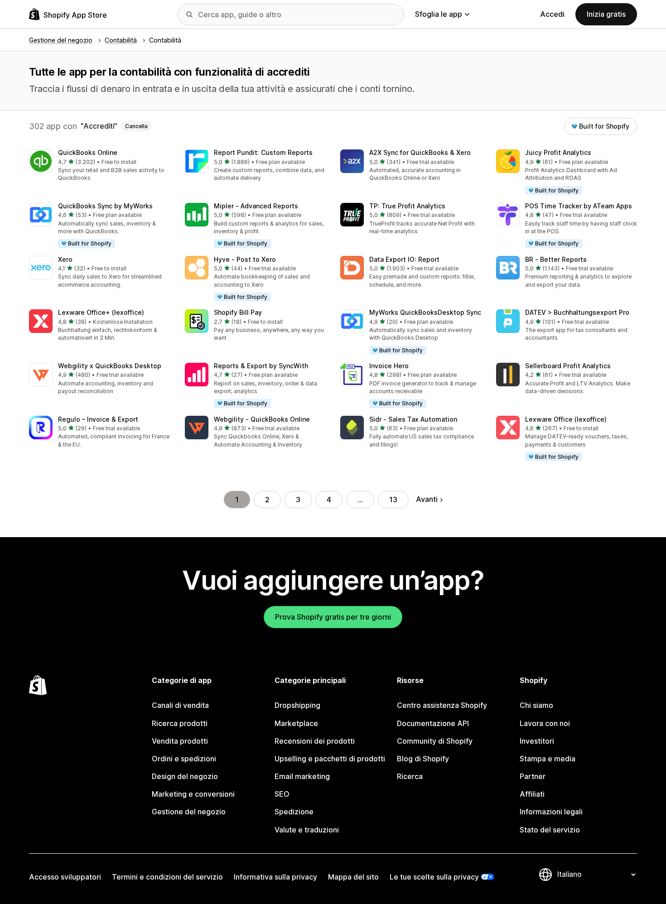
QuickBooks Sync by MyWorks (105, 206)
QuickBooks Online (87, 152)
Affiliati (532, 793)
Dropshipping (297, 705)
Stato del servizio (550, 829)
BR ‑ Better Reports (556, 259)
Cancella (136, 126)
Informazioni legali (551, 811)
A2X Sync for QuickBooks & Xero (420, 152)
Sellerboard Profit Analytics (568, 366)
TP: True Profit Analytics (407, 206)
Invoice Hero (389, 366)
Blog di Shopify (423, 758)
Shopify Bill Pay (238, 312)
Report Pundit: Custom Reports (263, 152)
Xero (65, 259)
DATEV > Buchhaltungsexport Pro (577, 312)
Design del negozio (185, 776)
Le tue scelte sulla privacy (434, 876)
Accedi (552, 14)
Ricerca (410, 776)
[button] (99, 166)
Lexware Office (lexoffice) (566, 419)
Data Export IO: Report (404, 259)
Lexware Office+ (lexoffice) (101, 312)
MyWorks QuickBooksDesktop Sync (425, 312)
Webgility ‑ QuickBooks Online (262, 419)
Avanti (427, 499)
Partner (532, 776)
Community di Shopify (435, 740)
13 (393, 499)
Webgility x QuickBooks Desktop (109, 366)
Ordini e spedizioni (184, 758)
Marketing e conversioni (193, 793)
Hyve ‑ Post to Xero (245, 259)
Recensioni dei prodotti (315, 740)
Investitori (537, 740)
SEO (282, 793)
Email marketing (302, 776)
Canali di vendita (180, 705)
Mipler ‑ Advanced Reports (256, 206)
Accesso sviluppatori (65, 876)
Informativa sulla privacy (275, 876)
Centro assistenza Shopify (442, 705)
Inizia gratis (606, 14)
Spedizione (294, 811)
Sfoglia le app (438, 14)
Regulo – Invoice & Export (98, 419)
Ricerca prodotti (180, 723)
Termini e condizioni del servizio (167, 876)
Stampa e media (547, 758)
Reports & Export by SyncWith (261, 366)
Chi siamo (536, 705)
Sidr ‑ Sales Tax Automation (413, 419)
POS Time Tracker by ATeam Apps (578, 206)
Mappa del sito (353, 876)
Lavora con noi (545, 723)
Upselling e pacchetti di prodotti (330, 758)
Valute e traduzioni (307, 829)
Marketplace (296, 723)
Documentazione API (433, 723)
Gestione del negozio (189, 811)
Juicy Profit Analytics (558, 152)
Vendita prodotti (180, 740)
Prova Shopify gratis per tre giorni (333, 616)
